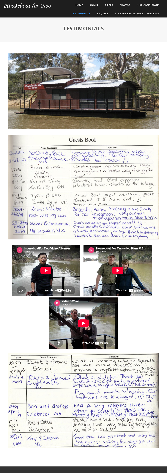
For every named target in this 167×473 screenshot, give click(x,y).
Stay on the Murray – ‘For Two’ (137, 13)
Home (79, 5)
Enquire (102, 13)
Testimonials (81, 13)
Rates (109, 5)
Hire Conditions (148, 5)
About (94, 5)
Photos (125, 5)
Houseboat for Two (27, 6)
